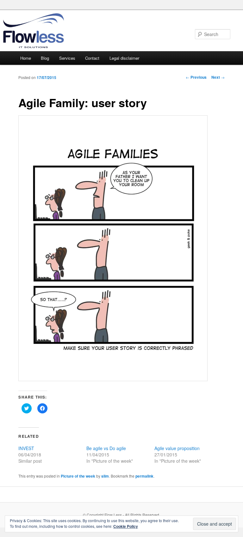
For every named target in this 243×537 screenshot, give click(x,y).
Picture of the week (78, 476)
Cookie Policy (125, 526)
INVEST (26, 448)
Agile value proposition (177, 448)
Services (67, 58)
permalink (144, 476)
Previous (196, 77)
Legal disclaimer (124, 58)
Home (25, 58)
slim (105, 476)
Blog (45, 58)
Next (218, 77)
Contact (92, 58)
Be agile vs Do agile (106, 448)
